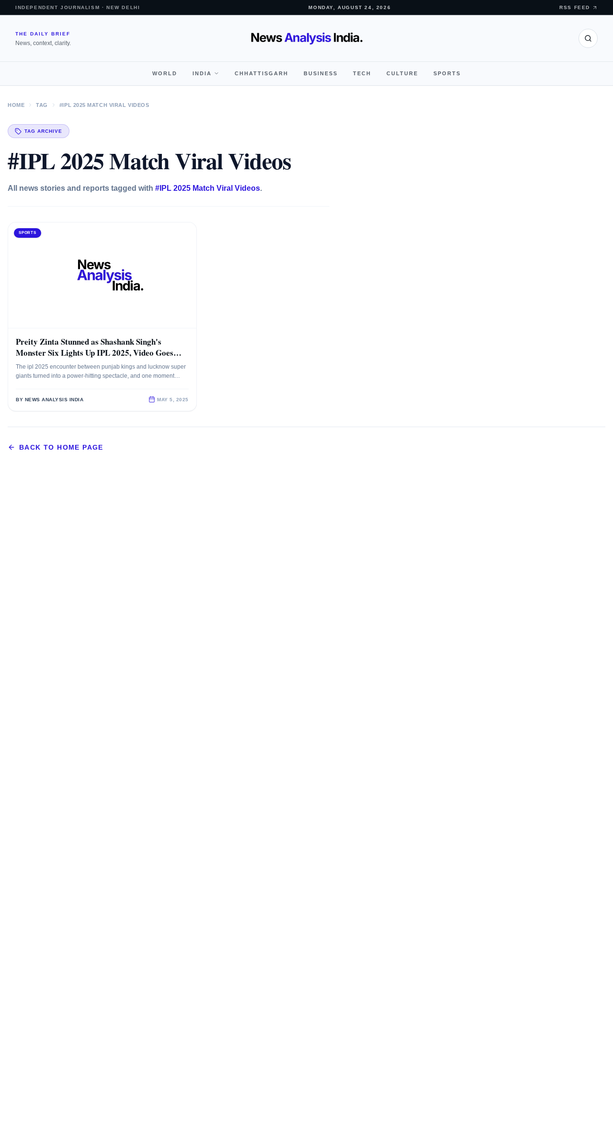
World (164, 73)
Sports (447, 73)
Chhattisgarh (261, 73)
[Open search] (588, 38)
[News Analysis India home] (306, 38)
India (202, 73)
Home (16, 105)
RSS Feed (574, 7)
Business (321, 73)
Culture (402, 73)
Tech (362, 73)
